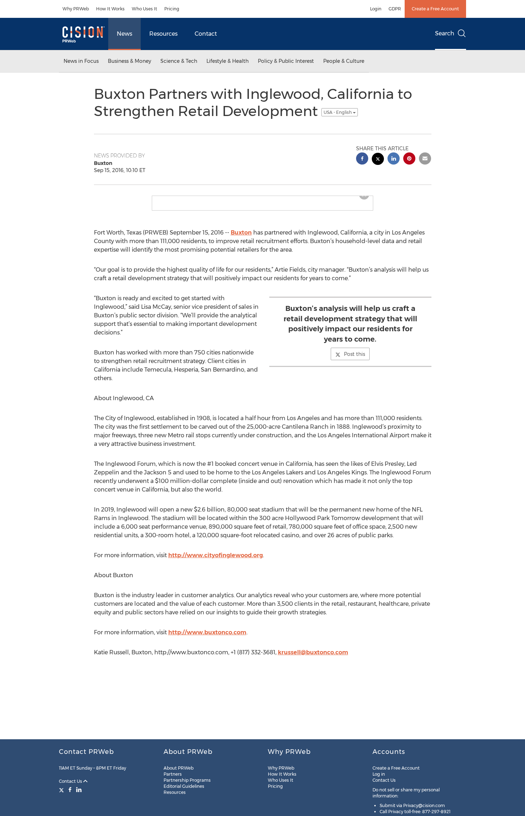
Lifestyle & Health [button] (227, 61)
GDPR (395, 8)
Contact (206, 33)
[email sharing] (425, 159)
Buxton (241, 232)
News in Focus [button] (81, 61)
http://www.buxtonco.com (207, 632)
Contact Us (71, 781)
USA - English (338, 112)
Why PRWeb (75, 8)
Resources (163, 33)
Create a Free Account (435, 8)
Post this (354, 354)
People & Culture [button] (343, 61)
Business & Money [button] (129, 61)
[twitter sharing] (378, 160)
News (124, 33)
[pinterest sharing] (409, 159)
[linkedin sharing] (394, 159)
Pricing (171, 8)
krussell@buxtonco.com (313, 652)
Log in (378, 774)
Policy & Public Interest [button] (286, 61)
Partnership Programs (187, 780)
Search (444, 33)
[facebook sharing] (362, 159)
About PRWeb (179, 768)
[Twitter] (62, 789)
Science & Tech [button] (178, 61)
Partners (173, 774)
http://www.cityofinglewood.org (215, 555)
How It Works (110, 8)
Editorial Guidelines (184, 786)
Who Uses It (144, 8)
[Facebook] (70, 789)
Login (375, 8)
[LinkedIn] (79, 789)
